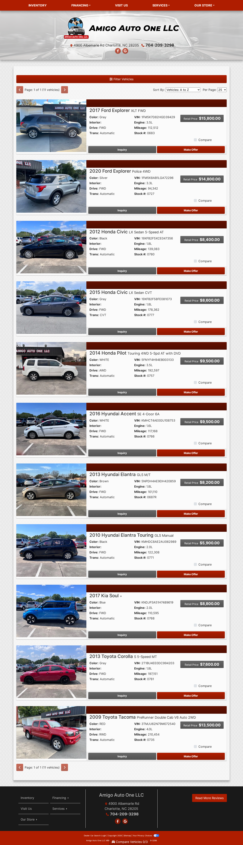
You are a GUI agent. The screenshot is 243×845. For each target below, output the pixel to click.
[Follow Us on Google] (125, 51)
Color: (94, 117)
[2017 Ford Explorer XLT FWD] (51, 125)
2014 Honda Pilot (135, 353)
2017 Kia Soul (105, 595)
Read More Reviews (209, 798)
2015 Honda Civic (120, 292)
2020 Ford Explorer (120, 171)
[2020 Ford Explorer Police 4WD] (51, 186)
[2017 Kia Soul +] (51, 611)
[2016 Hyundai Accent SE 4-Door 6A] (51, 429)
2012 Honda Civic (126, 231)
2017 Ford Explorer (117, 110)
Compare (205, 140)
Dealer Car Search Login (95, 835)
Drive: (93, 128)
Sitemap (127, 835)
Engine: (139, 122)
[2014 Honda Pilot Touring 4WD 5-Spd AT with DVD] (51, 368)
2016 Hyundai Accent (124, 413)
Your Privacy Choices (143, 835)
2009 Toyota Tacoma (142, 717)
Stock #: (140, 133)
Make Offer (191, 149)
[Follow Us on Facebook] (118, 51)
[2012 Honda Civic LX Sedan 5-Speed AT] (51, 247)
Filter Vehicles (123, 79)
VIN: (137, 117)
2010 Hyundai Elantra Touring (131, 535)
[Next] (64, 89)
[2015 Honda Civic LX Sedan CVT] (51, 307)
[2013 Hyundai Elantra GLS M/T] (51, 489)
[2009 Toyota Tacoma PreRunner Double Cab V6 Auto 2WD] (51, 732)
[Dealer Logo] (121, 28)
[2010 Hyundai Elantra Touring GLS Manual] (51, 550)
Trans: (94, 133)
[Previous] (19, 89)
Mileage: (140, 128)
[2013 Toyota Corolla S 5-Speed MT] (51, 671)
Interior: (95, 122)
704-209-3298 (160, 45)
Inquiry (122, 149)
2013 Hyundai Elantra (120, 474)
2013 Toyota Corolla (123, 656)
